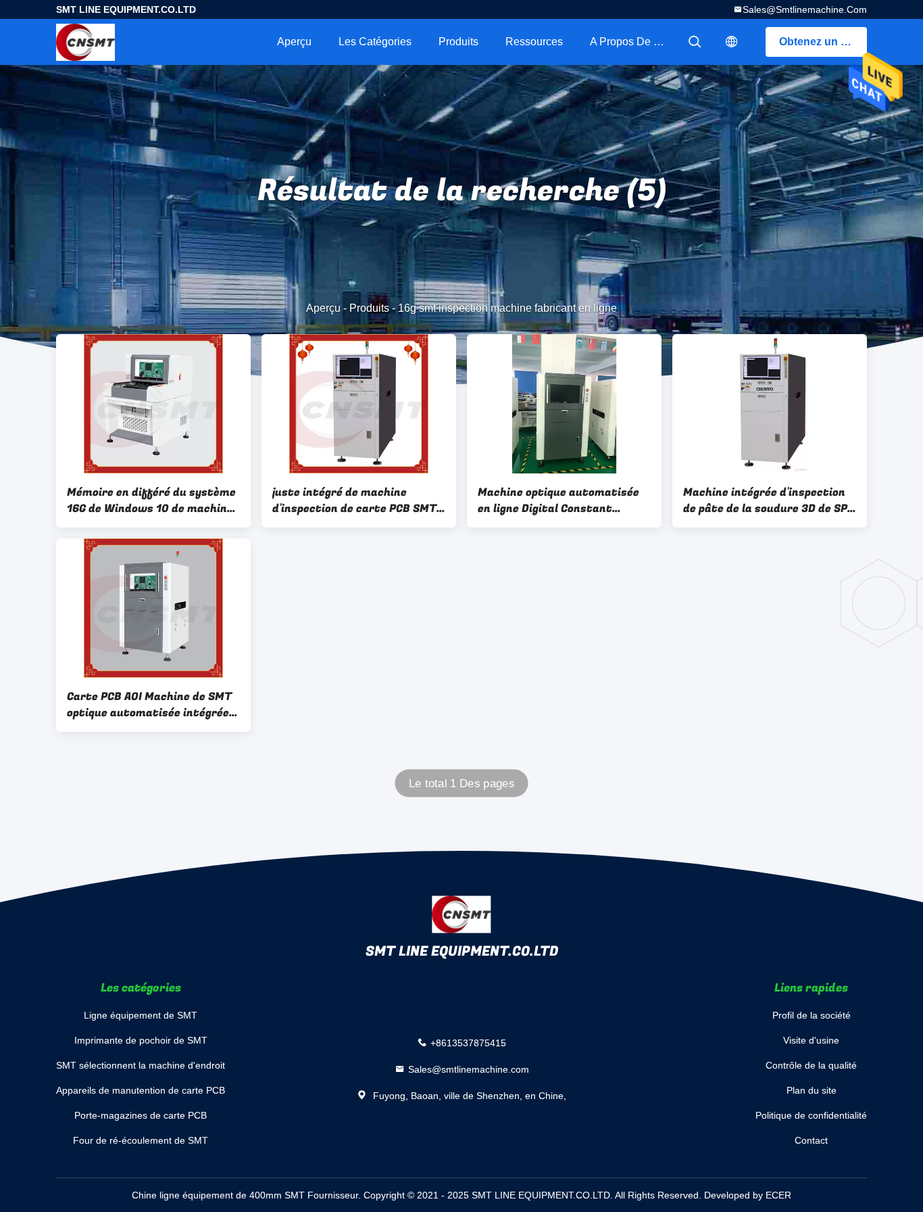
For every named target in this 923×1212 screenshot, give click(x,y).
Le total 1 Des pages (461, 783)
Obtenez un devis (823, 41)
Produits (458, 41)
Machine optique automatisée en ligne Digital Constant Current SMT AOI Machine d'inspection (558, 500)
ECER (778, 1195)
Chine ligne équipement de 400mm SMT (218, 1195)
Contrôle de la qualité (811, 1065)
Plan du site (812, 1090)
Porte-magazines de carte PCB (140, 1115)
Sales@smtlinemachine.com (805, 9)
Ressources (534, 41)
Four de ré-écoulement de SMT (140, 1140)
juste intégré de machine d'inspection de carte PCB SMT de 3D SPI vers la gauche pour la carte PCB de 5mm (357, 500)
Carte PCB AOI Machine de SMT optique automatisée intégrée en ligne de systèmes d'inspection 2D (149, 705)
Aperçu (294, 41)
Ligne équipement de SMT (140, 1015)
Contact (811, 1140)
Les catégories (375, 41)
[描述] (732, 42)
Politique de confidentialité (811, 1115)
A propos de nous (634, 41)
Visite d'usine (811, 1040)
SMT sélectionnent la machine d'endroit (140, 1065)
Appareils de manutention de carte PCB (140, 1090)
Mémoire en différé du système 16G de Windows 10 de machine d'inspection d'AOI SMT (151, 500)
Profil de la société (811, 1015)
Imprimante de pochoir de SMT (140, 1040)
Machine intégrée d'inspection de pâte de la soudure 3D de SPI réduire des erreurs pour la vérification (767, 500)
